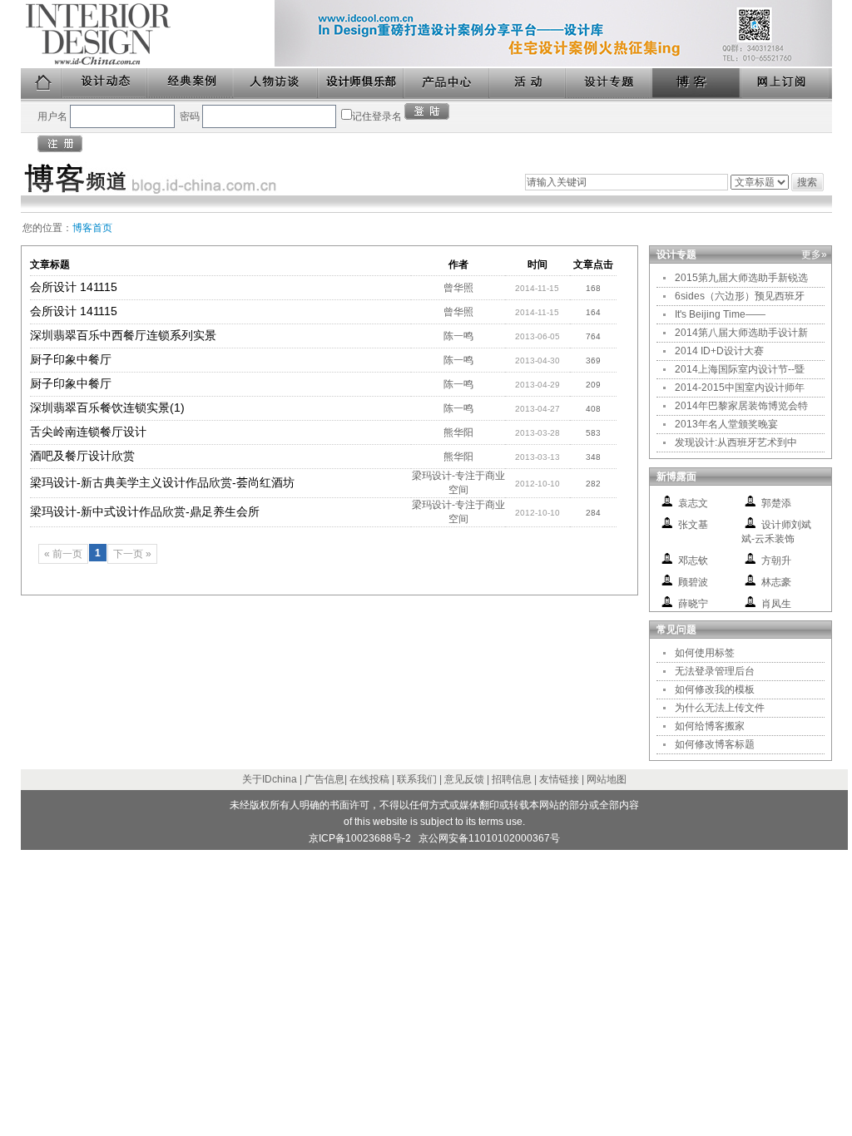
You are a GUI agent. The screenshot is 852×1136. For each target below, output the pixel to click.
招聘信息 (512, 779)
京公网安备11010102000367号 (489, 838)
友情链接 (559, 779)
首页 (41, 83)
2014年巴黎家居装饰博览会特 (741, 406)
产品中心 (447, 83)
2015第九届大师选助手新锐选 (741, 278)
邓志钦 (693, 560)
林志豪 (776, 582)
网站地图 (607, 779)
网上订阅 (786, 83)
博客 (697, 83)
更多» (814, 254)
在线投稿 (369, 779)
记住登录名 (377, 116)
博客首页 (92, 228)
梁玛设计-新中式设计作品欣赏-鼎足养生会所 (145, 511)
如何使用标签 (705, 653)
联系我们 (417, 779)
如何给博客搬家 (710, 726)
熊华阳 (458, 432)
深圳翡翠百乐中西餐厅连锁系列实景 (123, 335)
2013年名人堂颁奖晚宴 (726, 424)
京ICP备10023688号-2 (360, 838)
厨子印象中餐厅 (70, 359)
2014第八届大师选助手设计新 (741, 332)
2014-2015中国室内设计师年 (740, 387)
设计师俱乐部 (361, 83)
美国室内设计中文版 (148, 34)
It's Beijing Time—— (720, 314)
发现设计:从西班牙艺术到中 (736, 442)
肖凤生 (776, 604)
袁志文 (693, 503)
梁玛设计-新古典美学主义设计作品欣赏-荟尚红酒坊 (162, 482)
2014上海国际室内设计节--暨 (740, 369)
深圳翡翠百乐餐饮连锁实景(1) (107, 407)
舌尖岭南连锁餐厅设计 (88, 431)
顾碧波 (693, 582)
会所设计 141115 (73, 287)
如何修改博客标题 (715, 744)
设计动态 (105, 83)
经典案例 (191, 83)
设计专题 (609, 83)
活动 (528, 83)
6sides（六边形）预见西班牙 (740, 296)
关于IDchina (269, 779)
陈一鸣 (458, 336)
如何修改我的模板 (715, 689)
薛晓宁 (693, 604)
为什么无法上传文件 (720, 708)
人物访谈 (276, 83)
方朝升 (776, 560)
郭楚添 (776, 503)
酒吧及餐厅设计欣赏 (82, 455)
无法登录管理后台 (715, 671)
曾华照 (458, 288)
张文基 (693, 525)
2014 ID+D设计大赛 (719, 351)
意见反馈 (464, 779)
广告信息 (324, 779)
